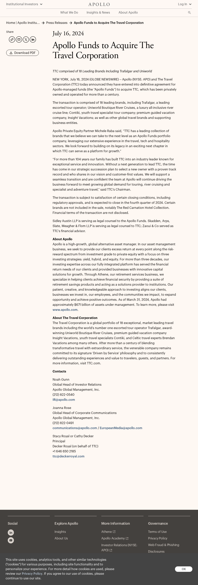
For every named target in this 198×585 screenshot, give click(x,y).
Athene (106, 531)
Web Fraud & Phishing (163, 545)
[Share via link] (11, 39)
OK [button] (184, 569)
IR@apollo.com (64, 399)
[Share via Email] (18, 39)
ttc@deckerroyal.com (68, 456)
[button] (22, 54)
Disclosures (156, 551)
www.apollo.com (65, 309)
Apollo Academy (113, 538)
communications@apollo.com (75, 428)
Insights (60, 531)
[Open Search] (189, 12)
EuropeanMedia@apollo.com (121, 428)
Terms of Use (157, 531)
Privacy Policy (32, 573)
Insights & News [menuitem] (98, 12)
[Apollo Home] (99, 4)
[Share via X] (25, 39)
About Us (61, 538)
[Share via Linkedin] (32, 39)
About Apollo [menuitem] (128, 12)
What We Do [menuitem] (69, 12)
